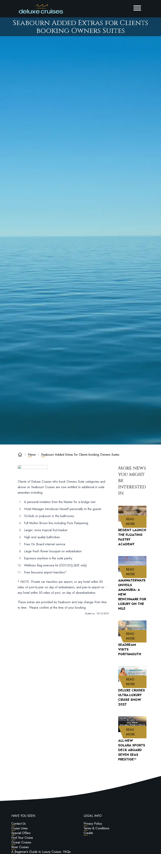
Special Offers (21, 833)
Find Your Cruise (22, 837)
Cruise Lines (19, 828)
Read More (136, 521)
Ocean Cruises (21, 842)
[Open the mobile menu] (137, 8)
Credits (88, 833)
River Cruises (20, 847)
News (32, 454)
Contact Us (18, 823)
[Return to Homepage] (41, 8)
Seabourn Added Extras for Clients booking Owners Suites (80, 454)
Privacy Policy (93, 823)
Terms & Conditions (96, 828)
